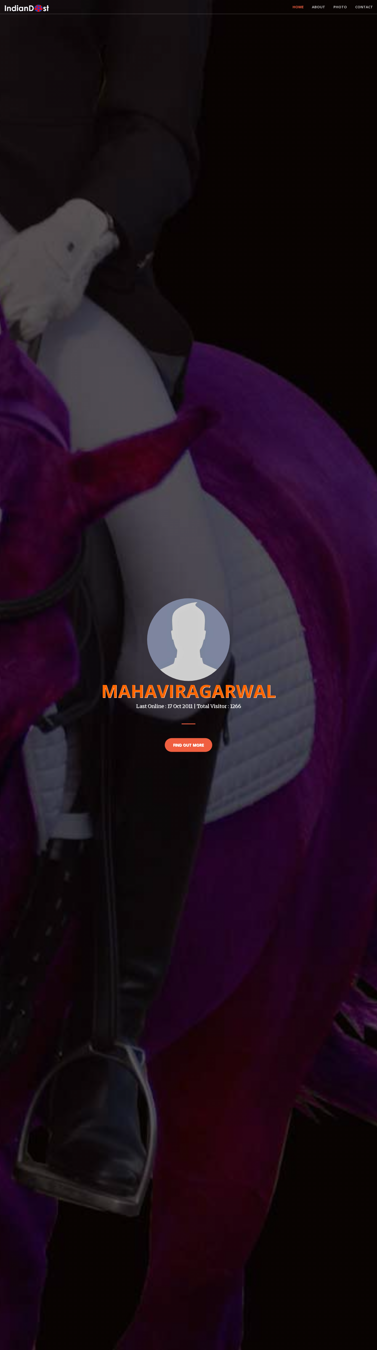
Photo (340, 6)
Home (298, 6)
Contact (364, 6)
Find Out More (188, 744)
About (318, 6)
